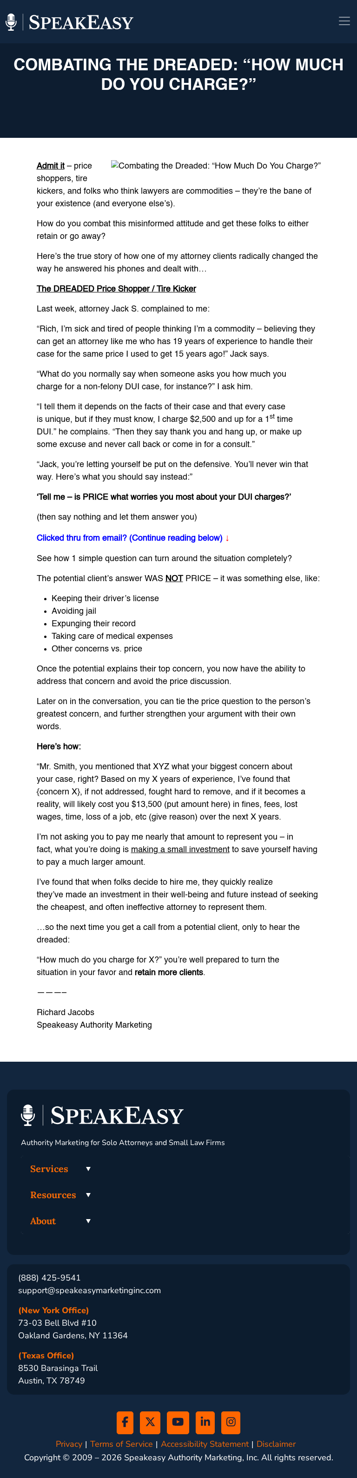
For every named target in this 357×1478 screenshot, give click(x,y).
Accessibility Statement (205, 1444)
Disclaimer (276, 1444)
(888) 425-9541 (49, 1277)
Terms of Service (121, 1444)
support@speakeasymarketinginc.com (89, 1290)
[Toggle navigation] (344, 21)
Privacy (69, 1444)
